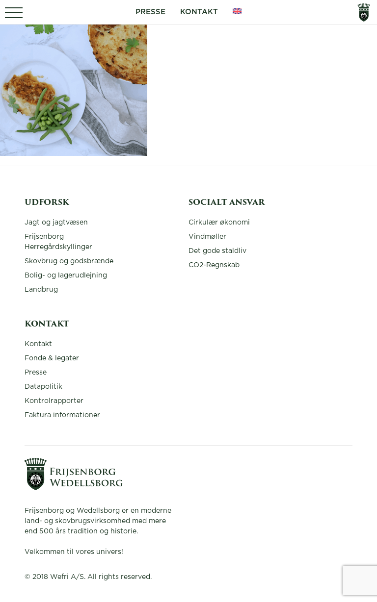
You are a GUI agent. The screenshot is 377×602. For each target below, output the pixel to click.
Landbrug (41, 289)
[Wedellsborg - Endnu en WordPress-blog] (74, 488)
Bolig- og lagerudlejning (66, 275)
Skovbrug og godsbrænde (69, 261)
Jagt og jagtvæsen (56, 222)
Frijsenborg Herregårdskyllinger (58, 242)
